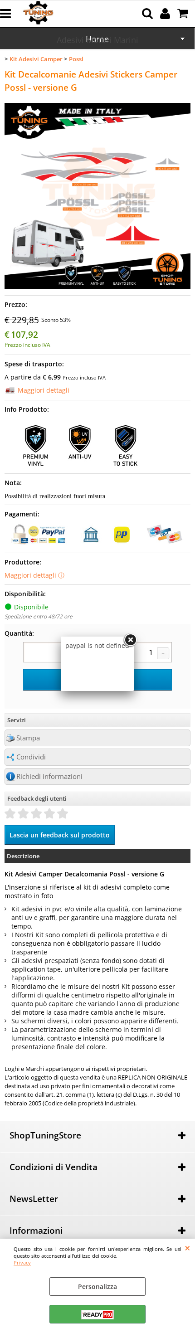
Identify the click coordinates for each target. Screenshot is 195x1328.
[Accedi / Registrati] (166, 13)
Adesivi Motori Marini (97, 39)
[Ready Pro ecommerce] (97, 1314)
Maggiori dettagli (43, 390)
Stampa (28, 738)
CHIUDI (187, 1247)
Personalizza (97, 1286)
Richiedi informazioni (49, 776)
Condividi (31, 757)
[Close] (130, 640)
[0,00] (183, 13)
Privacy (22, 1262)
